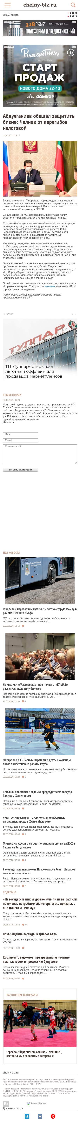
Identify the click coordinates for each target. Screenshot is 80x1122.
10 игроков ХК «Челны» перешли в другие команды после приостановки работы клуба (37, 762)
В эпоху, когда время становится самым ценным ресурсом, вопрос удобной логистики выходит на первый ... (38, 828)
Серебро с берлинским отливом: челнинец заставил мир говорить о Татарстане (34, 1054)
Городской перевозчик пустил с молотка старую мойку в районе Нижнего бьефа (40, 611)
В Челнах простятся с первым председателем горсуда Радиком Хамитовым (37, 794)
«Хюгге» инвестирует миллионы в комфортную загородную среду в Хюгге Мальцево (34, 819)
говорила (49, 286)
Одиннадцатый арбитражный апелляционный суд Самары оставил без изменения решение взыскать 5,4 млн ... (37, 854)
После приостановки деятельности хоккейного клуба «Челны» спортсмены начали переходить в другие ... (40, 771)
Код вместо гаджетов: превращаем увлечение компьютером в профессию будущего (36, 959)
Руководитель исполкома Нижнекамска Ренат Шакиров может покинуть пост (39, 871)
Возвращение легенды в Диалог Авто (30, 934)
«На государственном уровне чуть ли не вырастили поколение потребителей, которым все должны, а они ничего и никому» (40, 903)
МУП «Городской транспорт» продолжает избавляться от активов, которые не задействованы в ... (36, 620)
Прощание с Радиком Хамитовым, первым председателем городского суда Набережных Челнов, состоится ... (37, 802)
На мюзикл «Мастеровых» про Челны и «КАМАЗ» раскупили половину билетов (35, 686)
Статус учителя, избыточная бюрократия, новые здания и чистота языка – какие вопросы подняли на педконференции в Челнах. (40, 916)
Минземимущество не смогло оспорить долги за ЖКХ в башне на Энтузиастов (39, 845)
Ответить (8, 422)
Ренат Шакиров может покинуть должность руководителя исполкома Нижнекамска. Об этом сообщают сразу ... (37, 880)
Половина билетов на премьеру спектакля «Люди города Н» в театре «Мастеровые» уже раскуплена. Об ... (39, 695)
